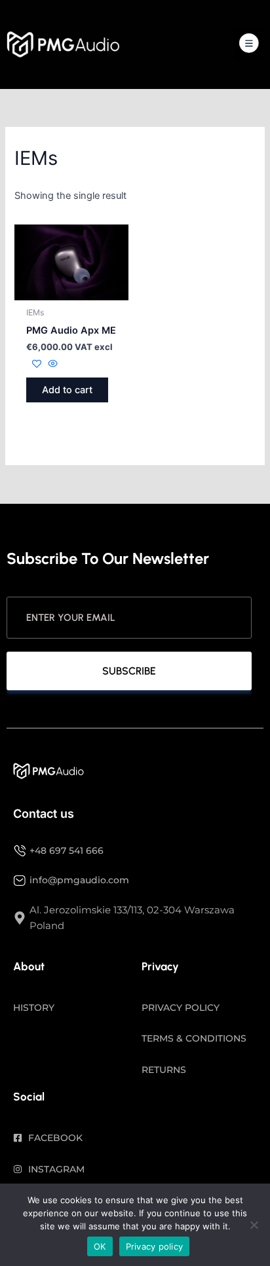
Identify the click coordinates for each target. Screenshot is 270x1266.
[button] (248, 45)
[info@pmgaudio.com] (19, 880)
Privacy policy (154, 1246)
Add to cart (67, 390)
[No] (253, 1224)
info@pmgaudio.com (79, 880)
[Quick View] (51, 364)
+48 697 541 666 (66, 850)
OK (100, 1246)
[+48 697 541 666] (19, 850)
